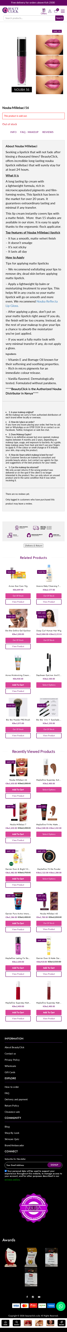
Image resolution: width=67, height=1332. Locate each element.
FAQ (7, 1093)
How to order (12, 1086)
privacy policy (12, 1179)
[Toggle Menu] (62, 11)
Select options (49, 684)
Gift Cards (10, 1072)
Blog (7, 1126)
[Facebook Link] (27, 1296)
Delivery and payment (16, 1099)
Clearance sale (12, 1111)
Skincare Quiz (12, 1139)
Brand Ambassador (14, 1145)
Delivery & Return (33, 545)
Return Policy (12, 1105)
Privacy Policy (12, 1059)
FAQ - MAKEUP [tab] (29, 131)
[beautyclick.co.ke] (10, 10)
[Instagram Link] (33, 1296)
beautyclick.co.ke (32, 1315)
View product (18, 601)
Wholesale (10, 1066)
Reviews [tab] (48, 131)
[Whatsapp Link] (60, 1306)
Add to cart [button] (18, 684)
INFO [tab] (13, 131)
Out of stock (18, 595)
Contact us (10, 1053)
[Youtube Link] (40, 1296)
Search (59, 18)
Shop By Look (12, 1132)
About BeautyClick (14, 1047)
